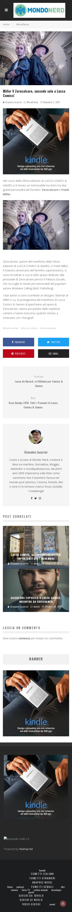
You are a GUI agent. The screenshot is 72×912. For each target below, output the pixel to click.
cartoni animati (41, 890)
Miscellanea (32, 102)
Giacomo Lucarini (13, 102)
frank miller (11, 328)
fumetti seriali (42, 887)
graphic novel (42, 882)
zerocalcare (49, 328)
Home (10, 887)
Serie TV (26, 890)
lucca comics (30, 328)
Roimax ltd (26, 849)
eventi (52, 904)
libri (63, 887)
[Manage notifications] (63, 904)
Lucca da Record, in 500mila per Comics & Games (39, 381)
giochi (31, 892)
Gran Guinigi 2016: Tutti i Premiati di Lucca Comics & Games (33, 402)
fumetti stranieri (42, 878)
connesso (24, 638)
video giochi (31, 904)
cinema (14, 890)
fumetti (42, 870)
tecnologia (56, 890)
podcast (20, 887)
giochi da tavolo (31, 895)
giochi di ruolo (31, 900)
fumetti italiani (42, 874)
